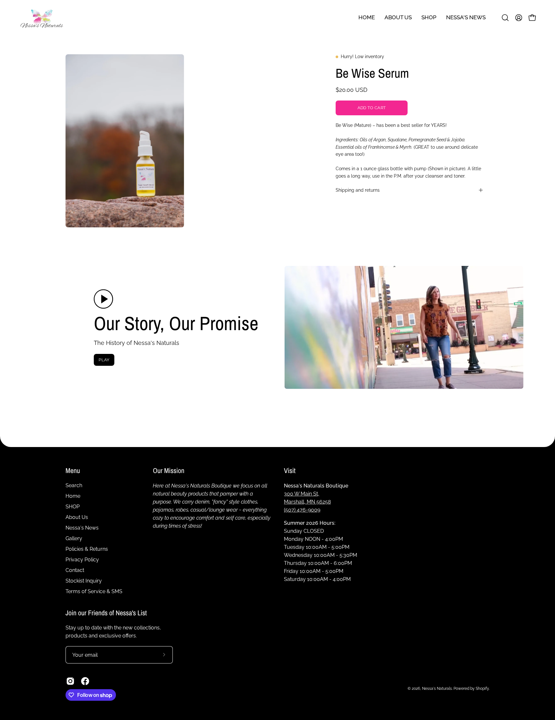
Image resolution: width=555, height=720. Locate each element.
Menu (73, 470)
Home (73, 496)
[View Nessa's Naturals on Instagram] (70, 681)
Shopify (482, 688)
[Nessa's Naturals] (41, 17)
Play (104, 359)
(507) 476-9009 (302, 509)
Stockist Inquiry (84, 581)
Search (74, 485)
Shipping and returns (358, 190)
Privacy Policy (82, 560)
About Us (77, 517)
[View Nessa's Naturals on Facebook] (85, 681)
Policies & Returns (87, 549)
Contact (75, 570)
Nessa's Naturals (437, 688)
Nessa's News (82, 528)
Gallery (74, 538)
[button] (465, 17)
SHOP (73, 507)
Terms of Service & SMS (94, 591)
